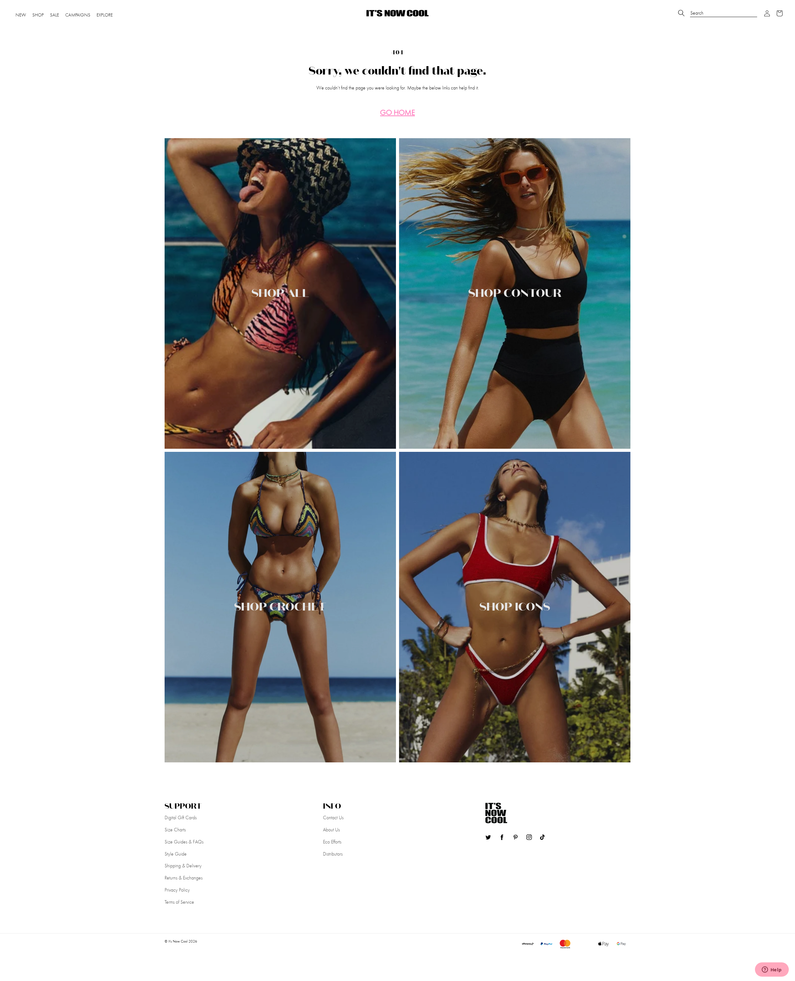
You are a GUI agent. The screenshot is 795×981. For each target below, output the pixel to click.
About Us (331, 830)
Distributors (333, 854)
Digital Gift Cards (181, 817)
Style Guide (176, 854)
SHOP (38, 15)
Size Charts (175, 830)
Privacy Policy (177, 890)
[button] (767, 13)
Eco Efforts (332, 842)
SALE (54, 15)
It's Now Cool (178, 941)
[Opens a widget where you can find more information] (772, 970)
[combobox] (723, 10)
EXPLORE (105, 15)
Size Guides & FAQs (184, 842)
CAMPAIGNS (77, 15)
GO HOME (397, 112)
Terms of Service (179, 902)
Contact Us (333, 817)
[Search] (681, 13)
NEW (21, 15)
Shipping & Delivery (183, 866)
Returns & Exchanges (183, 878)
